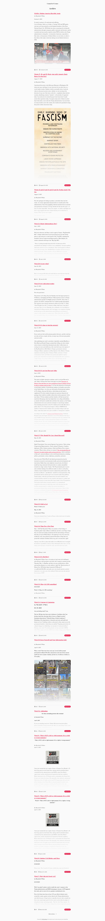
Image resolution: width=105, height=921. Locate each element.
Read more (67, 69)
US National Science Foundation (60, 490)
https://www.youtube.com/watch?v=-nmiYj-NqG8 (52, 65)
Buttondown (44, 919)
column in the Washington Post (55, 413)
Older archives (51, 914)
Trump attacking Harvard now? (54, 496)
